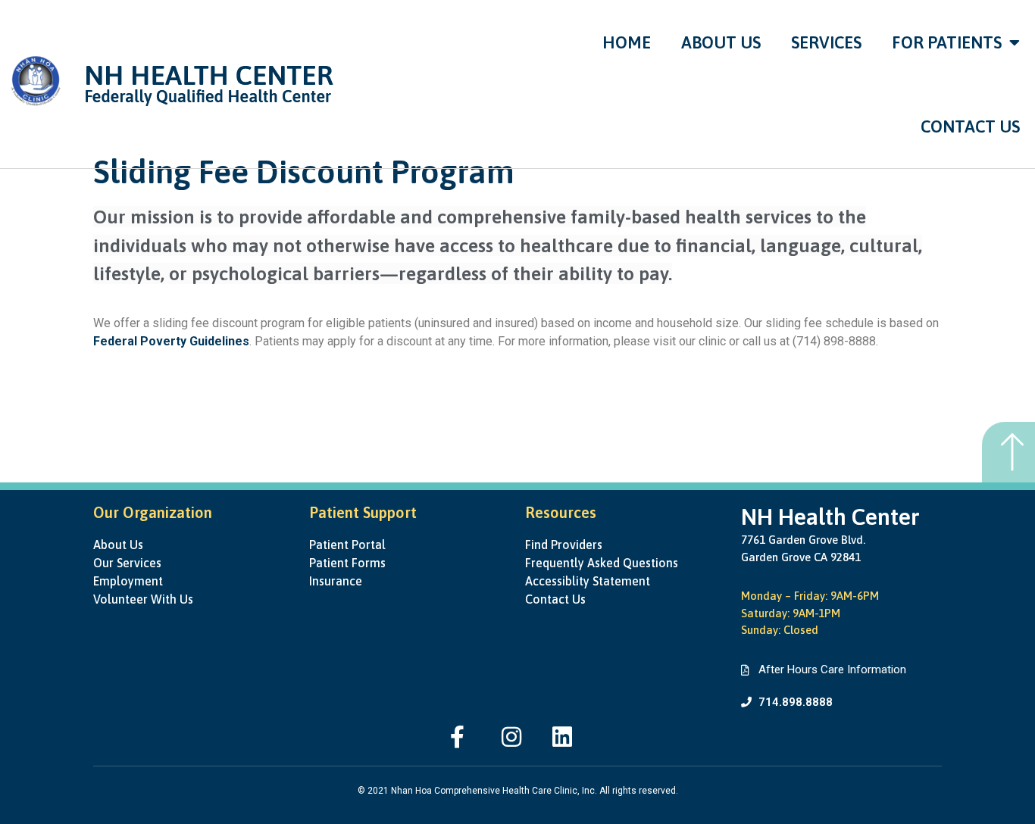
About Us (721, 42)
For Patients (947, 42)
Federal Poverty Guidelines (171, 341)
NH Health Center (830, 516)
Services (826, 42)
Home (626, 42)
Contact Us (970, 126)
